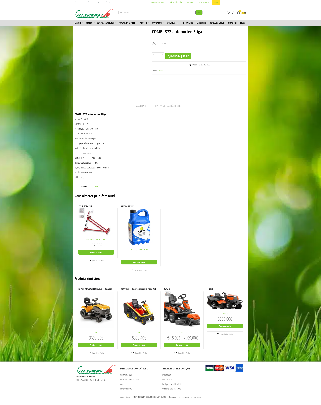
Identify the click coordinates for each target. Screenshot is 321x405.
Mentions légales (125, 397)
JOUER (242, 23)
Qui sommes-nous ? (158, 2)
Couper (89, 23)
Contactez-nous (203, 2)
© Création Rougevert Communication (190, 397)
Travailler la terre (127, 23)
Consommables (187, 23)
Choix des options (182, 345)
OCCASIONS (232, 23)
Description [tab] (141, 105)
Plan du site (172, 397)
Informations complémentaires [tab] (168, 105)
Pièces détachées (176, 2)
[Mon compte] (233, 12)
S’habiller (171, 23)
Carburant (133, 249)
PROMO (216, 2)
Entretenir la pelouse (105, 23)
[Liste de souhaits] (228, 12)
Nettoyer (143, 23)
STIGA (95, 186)
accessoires (201, 23)
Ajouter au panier (178, 56)
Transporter (157, 23)
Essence (160, 70)
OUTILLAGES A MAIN (217, 23)
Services (190, 2)
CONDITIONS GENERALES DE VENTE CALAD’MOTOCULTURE (149, 397)
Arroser (78, 23)
